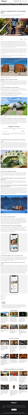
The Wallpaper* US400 (16, 4)
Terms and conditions (17, 405)
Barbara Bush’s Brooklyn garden (8, 4)
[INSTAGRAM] (2, 303)
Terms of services (10, 133)
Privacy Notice (21, 133)
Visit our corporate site (22, 412)
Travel (1, 9)
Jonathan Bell (3, 301)
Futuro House (21, 116)
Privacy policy (23, 405)
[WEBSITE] (4, 303)
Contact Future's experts (9, 405)
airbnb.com (2, 298)
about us (4, 405)
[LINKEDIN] (3, 303)
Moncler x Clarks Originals (24, 4)
